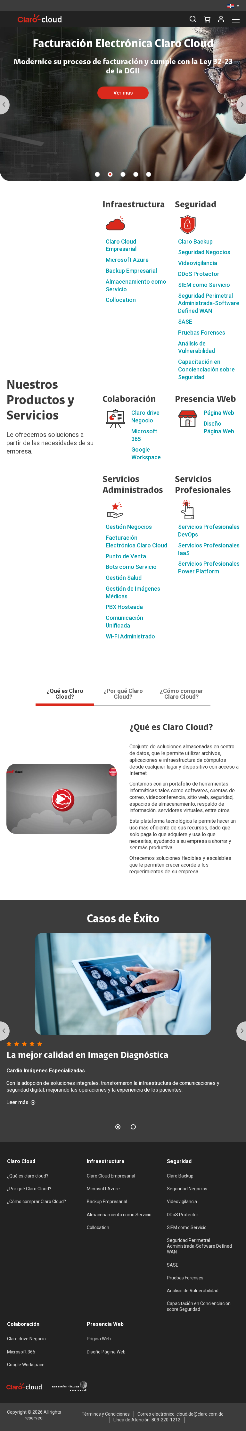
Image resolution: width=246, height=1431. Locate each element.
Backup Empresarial (131, 270)
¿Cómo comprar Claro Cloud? (36, 1201)
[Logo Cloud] (40, 18)
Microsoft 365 (21, 1351)
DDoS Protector (198, 273)
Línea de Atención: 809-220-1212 (146, 1419)
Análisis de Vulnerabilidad (192, 1290)
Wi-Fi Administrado (130, 636)
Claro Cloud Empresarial (111, 1175)
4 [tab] (135, 174)
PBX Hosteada (124, 606)
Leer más (17, 1102)
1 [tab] (97, 174)
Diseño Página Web (106, 1351)
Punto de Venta (126, 556)
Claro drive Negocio (26, 1338)
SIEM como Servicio (204, 284)
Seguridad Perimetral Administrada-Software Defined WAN (208, 303)
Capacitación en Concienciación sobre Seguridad (206, 369)
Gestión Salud (124, 577)
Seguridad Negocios (204, 252)
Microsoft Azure (127, 259)
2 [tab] (110, 174)
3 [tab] (123, 174)
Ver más (123, 93)
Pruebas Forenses (201, 332)
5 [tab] (148, 174)
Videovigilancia (197, 263)
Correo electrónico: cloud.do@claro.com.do (180, 1414)
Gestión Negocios (129, 526)
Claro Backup (195, 241)
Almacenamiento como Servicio (119, 1214)
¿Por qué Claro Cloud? (29, 1188)
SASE (185, 321)
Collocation (121, 299)
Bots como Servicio (131, 566)
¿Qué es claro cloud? (27, 1175)
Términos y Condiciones (106, 1414)
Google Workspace (26, 1364)
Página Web (219, 412)
